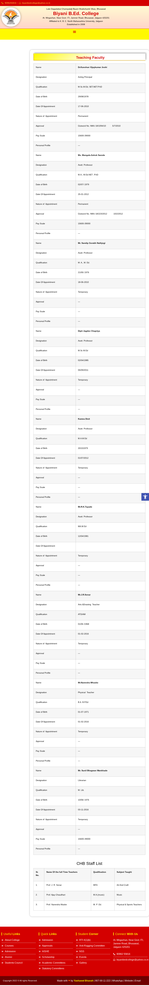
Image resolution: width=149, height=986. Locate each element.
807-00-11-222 (102, 980)
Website (129, 980)
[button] (145, 497)
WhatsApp (117, 980)
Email (138, 980)
